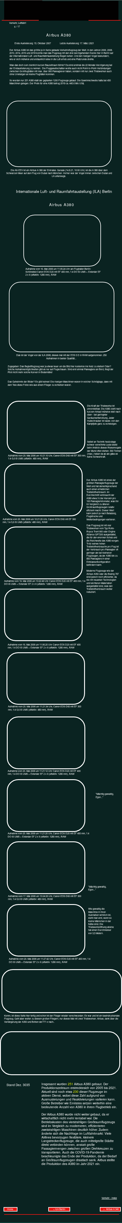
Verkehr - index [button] (109, 1197)
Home (10, 1209)
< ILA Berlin (59, 1209)
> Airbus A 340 (110, 1209)
